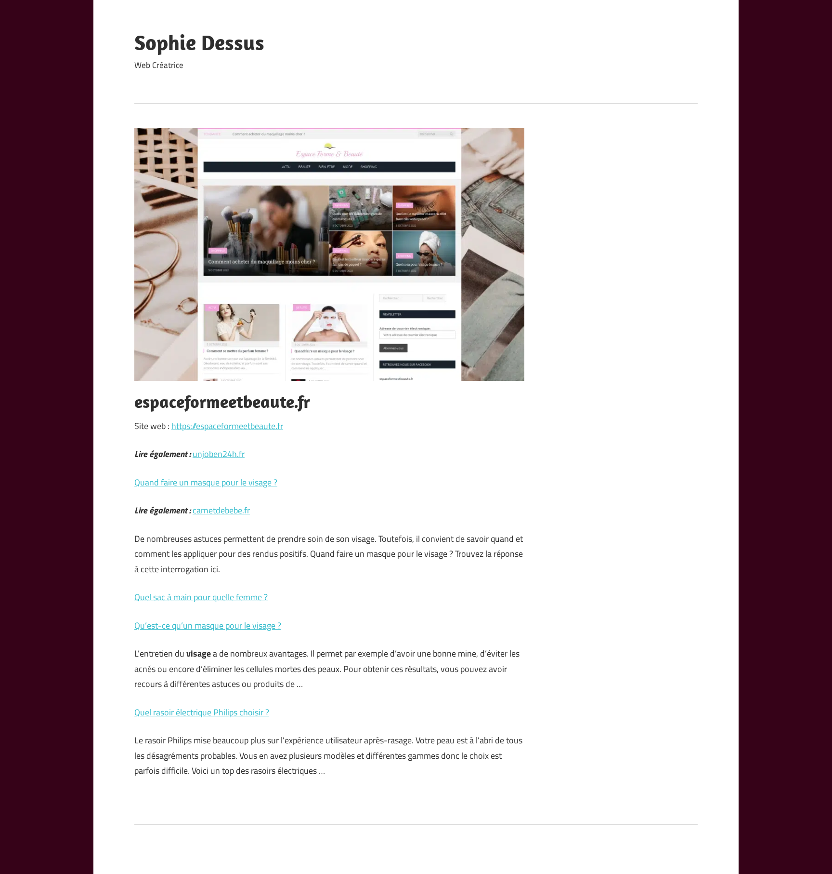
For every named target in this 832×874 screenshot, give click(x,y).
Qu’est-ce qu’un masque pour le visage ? (207, 625)
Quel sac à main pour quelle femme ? (201, 597)
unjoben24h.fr (219, 453)
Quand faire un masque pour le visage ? (205, 482)
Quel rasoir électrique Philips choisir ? (201, 712)
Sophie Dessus (199, 42)
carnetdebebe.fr (221, 510)
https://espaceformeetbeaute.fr (227, 425)
